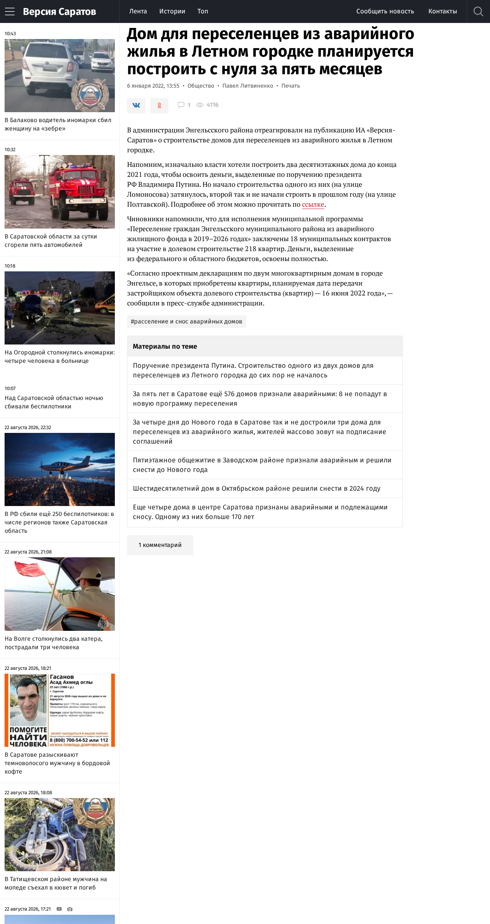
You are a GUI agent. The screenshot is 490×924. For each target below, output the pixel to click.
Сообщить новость (385, 11)
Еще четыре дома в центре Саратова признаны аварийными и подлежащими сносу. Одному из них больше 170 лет (260, 512)
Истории (172, 11)
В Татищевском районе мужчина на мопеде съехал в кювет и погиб (56, 883)
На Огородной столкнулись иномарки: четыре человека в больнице (60, 356)
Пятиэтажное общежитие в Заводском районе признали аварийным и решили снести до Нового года (262, 465)
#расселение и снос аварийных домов (186, 321)
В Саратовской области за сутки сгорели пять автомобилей (51, 240)
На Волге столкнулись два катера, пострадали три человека (54, 643)
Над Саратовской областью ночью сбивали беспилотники (54, 402)
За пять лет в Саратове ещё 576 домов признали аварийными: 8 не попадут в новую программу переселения (260, 399)
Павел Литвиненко (247, 85)
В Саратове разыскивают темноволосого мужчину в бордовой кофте (57, 763)
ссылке (313, 204)
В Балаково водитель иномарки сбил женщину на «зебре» (58, 124)
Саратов (59, 12)
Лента (138, 11)
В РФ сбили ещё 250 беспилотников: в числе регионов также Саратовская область (59, 522)
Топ (203, 11)
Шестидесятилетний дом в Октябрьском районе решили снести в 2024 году (257, 488)
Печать (290, 85)
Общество (201, 85)
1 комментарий (160, 545)
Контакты (442, 11)
